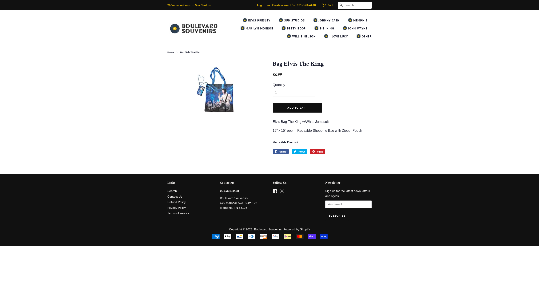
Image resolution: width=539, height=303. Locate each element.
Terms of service (178, 213)
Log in (261, 5)
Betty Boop (296, 28)
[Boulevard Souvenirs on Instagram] (282, 192)
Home (170, 52)
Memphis (359, 20)
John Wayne (357, 28)
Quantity (279, 85)
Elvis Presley (258, 20)
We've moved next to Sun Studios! (189, 5)
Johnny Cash (329, 20)
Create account (281, 5)
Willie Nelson (303, 36)
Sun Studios (294, 20)
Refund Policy (176, 202)
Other (366, 36)
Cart (330, 5)
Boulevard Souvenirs (268, 229)
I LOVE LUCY (338, 36)
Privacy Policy (176, 207)
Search (172, 191)
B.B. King (326, 28)
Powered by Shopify (296, 229)
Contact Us (174, 196)
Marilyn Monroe (259, 28)
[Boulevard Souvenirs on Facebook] (275, 192)
